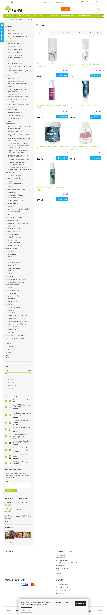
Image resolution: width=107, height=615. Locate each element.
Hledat (64, 9)
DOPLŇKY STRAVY (12, 291)
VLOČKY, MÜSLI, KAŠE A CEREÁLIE (17, 104)
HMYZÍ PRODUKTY (12, 118)
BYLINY (9, 257)
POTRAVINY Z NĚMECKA (14, 52)
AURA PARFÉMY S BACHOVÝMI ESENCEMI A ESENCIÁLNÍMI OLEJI (19, 127)
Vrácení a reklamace (61, 568)
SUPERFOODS (11, 299)
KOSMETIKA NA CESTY (14, 218)
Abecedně (76, 33)
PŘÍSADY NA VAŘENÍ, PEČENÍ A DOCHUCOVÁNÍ (16, 90)
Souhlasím (80, 604)
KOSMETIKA (11, 330)
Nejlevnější (54, 33)
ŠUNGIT (9, 274)
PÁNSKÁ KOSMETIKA (13, 229)
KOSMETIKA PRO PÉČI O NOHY (17, 316)
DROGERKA (10, 313)
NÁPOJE (9, 75)
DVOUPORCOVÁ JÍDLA (13, 175)
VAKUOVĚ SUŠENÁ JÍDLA (14, 195)
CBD (8, 260)
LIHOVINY (10, 347)
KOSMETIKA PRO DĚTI (14, 220)
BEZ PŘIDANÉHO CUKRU (14, 63)
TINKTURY (10, 276)
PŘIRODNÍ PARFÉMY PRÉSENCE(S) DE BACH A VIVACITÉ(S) (18, 139)
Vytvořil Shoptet (96, 611)
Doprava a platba (43, 2)
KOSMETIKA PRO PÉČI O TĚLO (17, 324)
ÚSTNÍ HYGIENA (12, 240)
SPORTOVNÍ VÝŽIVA (13, 296)
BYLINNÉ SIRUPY (12, 254)
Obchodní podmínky (61, 560)
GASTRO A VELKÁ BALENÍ (14, 115)
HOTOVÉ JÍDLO (9, 173)
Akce (10, 382)
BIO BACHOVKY (9, 124)
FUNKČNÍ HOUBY (12, 293)
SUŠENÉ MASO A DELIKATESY (16, 189)
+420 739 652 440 (63, 587)
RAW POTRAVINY (12, 94)
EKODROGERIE (9, 310)
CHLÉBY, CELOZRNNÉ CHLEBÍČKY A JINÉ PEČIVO (19, 67)
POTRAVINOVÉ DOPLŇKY (12, 285)
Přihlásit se (10, 490)
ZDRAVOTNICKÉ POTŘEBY (15, 282)
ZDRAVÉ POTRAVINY (11, 41)
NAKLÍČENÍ (10, 78)
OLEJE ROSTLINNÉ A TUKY (15, 81)
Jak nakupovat (58, 2)
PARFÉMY (10, 333)
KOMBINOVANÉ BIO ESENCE (15, 131)
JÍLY (8, 215)
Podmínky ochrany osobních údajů (65, 563)
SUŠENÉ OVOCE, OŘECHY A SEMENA (18, 97)
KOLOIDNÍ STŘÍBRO (13, 262)
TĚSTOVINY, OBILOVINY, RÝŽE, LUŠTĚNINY (16, 100)
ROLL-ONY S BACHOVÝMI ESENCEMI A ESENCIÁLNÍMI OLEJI (18, 147)
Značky (7, 358)
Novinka (11, 385)
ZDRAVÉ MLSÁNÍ (12, 107)
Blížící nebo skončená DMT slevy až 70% (18, 37)
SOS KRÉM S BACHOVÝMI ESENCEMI (18, 160)
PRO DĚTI (10, 87)
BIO (8, 61)
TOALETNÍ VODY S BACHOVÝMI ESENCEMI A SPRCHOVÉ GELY (16, 163)
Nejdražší (65, 33)
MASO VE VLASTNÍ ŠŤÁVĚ (14, 184)
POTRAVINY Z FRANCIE (14, 55)
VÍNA (8, 352)
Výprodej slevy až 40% (14, 34)
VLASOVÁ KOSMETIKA (14, 243)
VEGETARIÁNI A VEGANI (14, 113)
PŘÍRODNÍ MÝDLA (12, 234)
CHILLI (9, 121)
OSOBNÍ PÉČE (11, 226)
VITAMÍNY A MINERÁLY (13, 302)
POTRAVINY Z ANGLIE (13, 44)
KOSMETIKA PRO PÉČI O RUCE (17, 321)
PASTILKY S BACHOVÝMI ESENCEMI (17, 143)
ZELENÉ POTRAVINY (13, 307)
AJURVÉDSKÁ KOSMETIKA (15, 201)
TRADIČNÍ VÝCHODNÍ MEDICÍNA (16, 279)
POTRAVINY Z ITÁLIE (13, 47)
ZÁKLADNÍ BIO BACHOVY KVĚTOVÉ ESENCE (17, 135)
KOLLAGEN (10, 288)
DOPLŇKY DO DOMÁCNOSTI (15, 335)
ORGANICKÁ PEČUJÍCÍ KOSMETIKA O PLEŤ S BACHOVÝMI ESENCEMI (18, 151)
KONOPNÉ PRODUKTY (14, 268)
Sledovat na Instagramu (19, 542)
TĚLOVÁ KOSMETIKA (13, 237)
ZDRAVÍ (9, 305)
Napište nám (59, 571)
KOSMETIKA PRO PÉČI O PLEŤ (17, 319)
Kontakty (58, 574)
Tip (10, 388)
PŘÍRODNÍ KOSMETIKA (12, 198)
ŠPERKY (7, 341)
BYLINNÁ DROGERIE (13, 251)
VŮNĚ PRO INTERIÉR (13, 246)
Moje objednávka (60, 566)
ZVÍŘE (7, 355)
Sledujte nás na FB (63, 590)
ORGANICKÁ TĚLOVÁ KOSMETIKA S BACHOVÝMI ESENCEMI (18, 156)
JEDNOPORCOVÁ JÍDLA (14, 178)
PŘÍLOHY (9, 187)
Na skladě (12, 379)
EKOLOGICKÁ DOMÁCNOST (15, 338)
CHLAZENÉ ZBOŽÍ (12, 110)
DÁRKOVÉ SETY (12, 206)
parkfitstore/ (62, 593)
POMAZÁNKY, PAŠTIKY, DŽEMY (16, 84)
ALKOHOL (8, 344)
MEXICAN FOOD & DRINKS (15, 49)
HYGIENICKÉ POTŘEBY (14, 212)
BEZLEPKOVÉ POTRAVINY (15, 58)
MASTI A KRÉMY (12, 265)
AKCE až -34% (9, 31)
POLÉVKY (10, 181)
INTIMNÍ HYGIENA (13, 327)
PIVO (8, 350)
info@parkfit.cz (63, 584)
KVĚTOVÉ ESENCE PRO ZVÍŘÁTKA (17, 167)
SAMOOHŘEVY (11, 192)
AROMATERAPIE (12, 203)
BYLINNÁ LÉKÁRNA (10, 248)
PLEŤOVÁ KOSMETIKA (14, 232)
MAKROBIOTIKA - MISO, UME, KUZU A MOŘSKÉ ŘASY (18, 72)
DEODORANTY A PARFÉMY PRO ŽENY (18, 209)
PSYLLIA (9, 271)
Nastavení (26, 610)
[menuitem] (8, 16)
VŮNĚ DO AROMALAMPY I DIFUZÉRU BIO (19, 170)
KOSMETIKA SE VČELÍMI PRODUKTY (18, 223)
